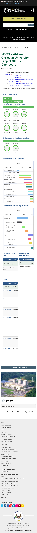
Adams (3, 429)
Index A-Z (15, 39)
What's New (7, 37)
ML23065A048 (7, 299)
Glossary (4, 497)
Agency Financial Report (9, 452)
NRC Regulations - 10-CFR (9, 485)
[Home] (16, 10)
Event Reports (6, 427)
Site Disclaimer (19, 530)
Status (8, 263)
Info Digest (4, 471)
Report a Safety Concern (18, 18)
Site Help (14, 37)
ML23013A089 (7, 290)
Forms (3, 476)
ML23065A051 (7, 309)
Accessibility (28, 528)
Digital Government (7, 434)
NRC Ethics (4, 461)
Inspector (12, 528)
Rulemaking (5, 495)
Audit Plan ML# (6, 286)
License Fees (5, 454)
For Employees (28, 530)
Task (21, 262)
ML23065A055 (7, 338)
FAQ (8, 35)
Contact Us (21, 37)
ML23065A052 (7, 317)
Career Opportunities (8, 459)
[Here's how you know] (18, 3)
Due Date (32, 262)
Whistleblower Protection (15, 525)
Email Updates (30, 37)
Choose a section (8, 406)
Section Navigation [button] (18, 367)
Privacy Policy (10, 530)
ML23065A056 (7, 348)
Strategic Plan (6, 447)
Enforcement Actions (8, 492)
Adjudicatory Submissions (9, 481)
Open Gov (4, 432)
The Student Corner (8, 436)
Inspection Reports (7, 488)
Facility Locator (26, 35)
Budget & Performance (8, 449)
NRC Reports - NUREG (8, 483)
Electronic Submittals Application (12, 478)
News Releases (6, 425)
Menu (32, 10)
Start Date (15, 286)
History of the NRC (7, 456)
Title (4, 263)
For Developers (6, 441)
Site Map (21, 528)
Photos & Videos (6, 439)
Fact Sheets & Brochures (9, 474)
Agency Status (6, 463)
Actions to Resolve (14, 263)
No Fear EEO (26, 525)
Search (31, 25)
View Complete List (10, 259)
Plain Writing (5, 490)
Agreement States (15, 35)
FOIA (27, 523)
